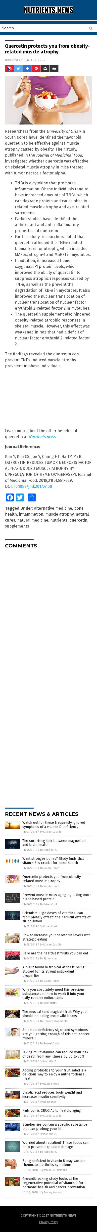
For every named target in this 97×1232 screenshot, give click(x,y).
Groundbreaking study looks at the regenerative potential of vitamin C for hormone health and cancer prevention (53, 1183)
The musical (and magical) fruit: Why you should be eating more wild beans (54, 1014)
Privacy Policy (48, 1222)
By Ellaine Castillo (51, 831)
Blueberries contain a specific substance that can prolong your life (54, 1126)
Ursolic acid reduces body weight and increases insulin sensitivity (52, 1094)
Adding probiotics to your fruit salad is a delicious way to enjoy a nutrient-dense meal (54, 1074)
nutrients (58, 520)
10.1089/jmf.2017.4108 (33, 486)
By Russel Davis (49, 1043)
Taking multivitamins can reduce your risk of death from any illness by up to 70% (55, 1054)
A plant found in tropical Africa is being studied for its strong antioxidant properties (53, 971)
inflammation (31, 514)
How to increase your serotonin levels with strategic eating (56, 937)
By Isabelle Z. (48, 850)
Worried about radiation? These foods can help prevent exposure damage (55, 1145)
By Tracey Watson (51, 1192)
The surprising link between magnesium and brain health (54, 843)
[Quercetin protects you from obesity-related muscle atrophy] (48, 12)
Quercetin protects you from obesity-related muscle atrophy (52, 879)
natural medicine (32, 520)
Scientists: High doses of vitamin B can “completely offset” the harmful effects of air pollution (56, 917)
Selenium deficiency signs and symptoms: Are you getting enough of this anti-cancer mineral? (56, 1034)
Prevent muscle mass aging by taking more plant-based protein (57, 897)
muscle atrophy (59, 514)
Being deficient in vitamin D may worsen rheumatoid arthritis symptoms (53, 1163)
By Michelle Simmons (54, 1170)
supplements (17, 526)
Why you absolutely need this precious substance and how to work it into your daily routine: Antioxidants (53, 993)
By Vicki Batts (48, 1003)
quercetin (78, 520)
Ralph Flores (36, 60)
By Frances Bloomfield (54, 1021)
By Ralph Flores (49, 868)
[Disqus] (48, 614)
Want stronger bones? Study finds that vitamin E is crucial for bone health (53, 861)
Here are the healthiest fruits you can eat (55, 953)
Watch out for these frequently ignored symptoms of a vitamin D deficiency (53, 825)
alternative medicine (53, 508)
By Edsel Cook (49, 904)
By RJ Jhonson (48, 958)
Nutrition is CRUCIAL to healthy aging (51, 1111)
